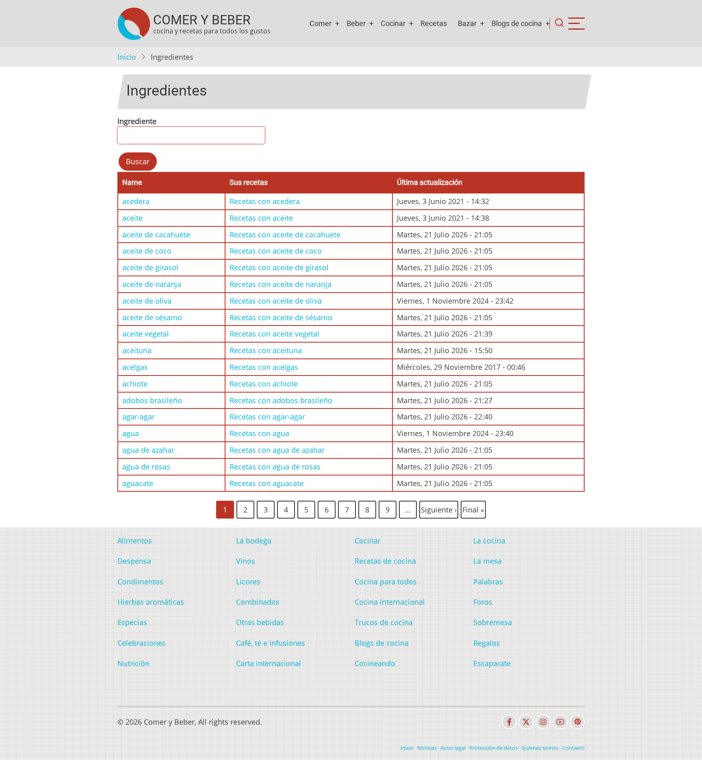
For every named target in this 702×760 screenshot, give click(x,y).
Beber (356, 23)
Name (132, 182)
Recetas (433, 23)
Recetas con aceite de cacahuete (285, 234)
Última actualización (429, 182)
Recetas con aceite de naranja (281, 284)
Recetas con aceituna (266, 350)
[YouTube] (560, 721)
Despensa (134, 561)
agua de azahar (148, 450)
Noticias (427, 747)
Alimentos (134, 540)
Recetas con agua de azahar (277, 450)
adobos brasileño (152, 400)
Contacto (573, 747)
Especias (132, 622)
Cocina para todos (386, 581)
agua (130, 433)
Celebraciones (141, 643)
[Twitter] (526, 721)
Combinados (258, 602)
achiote (134, 384)
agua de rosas (146, 466)
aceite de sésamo (152, 317)
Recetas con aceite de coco (276, 251)
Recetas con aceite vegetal (274, 334)
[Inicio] (133, 23)
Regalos (486, 643)
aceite (132, 218)
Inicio (126, 57)
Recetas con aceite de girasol (279, 267)
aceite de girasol (150, 267)
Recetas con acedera (265, 201)
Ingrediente (136, 121)
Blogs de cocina (517, 23)
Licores (248, 581)
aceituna (137, 350)
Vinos (245, 561)
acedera (136, 201)
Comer (321, 23)
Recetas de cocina (385, 561)
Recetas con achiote (264, 384)
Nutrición (133, 663)
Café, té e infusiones (270, 643)
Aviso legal (453, 747)
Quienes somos (540, 747)
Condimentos (140, 581)
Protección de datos (493, 747)
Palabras (488, 581)
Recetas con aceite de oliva (276, 301)
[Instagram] (543, 721)
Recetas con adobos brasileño (281, 400)
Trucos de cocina (384, 622)
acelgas (135, 367)
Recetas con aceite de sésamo (281, 317)
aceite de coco (146, 251)
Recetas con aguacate (266, 483)
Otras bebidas (260, 622)
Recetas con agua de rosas (275, 466)
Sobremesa (492, 622)
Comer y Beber (202, 20)
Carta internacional (268, 663)
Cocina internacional (390, 602)
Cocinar (393, 23)
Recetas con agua (259, 433)
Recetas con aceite (261, 218)
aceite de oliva (146, 301)
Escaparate (492, 663)
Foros (482, 602)
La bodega (253, 540)
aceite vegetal (145, 334)
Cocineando (375, 663)
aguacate (137, 483)
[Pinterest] (577, 721)
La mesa (487, 561)
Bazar (467, 23)
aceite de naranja (151, 284)
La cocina (489, 540)
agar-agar (138, 416)
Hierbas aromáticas (150, 602)
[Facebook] (509, 721)
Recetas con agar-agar (267, 416)
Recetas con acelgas (264, 367)
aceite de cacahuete (156, 234)
